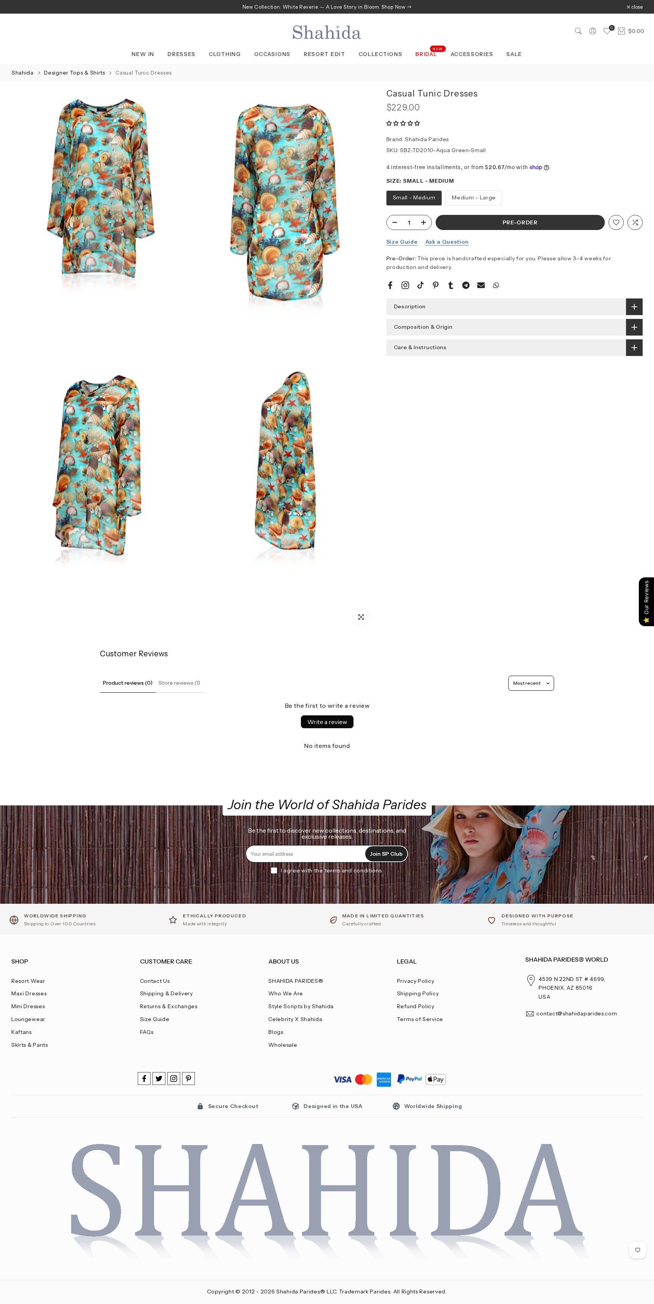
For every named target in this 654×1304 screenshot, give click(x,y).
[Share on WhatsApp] (496, 285)
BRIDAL (429, 54)
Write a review (327, 722)
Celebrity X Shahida (295, 1019)
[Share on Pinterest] (435, 285)
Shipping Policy (418, 993)
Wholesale (282, 1044)
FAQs (147, 1032)
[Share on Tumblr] (451, 285)
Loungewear (28, 1019)
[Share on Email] (481, 285)
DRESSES (182, 54)
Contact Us (155, 981)
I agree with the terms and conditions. (332, 870)
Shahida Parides (427, 139)
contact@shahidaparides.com (576, 1013)
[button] (403, 123)
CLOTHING (225, 54)
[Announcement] (327, 7)
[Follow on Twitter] (159, 1078)
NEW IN (143, 54)
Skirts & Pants (29, 1044)
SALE (514, 54)
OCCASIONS (272, 54)
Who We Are (285, 993)
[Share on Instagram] (405, 285)
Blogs (275, 1032)
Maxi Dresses (29, 993)
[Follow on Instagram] (173, 1078)
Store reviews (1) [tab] (179, 682)
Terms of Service (420, 1019)
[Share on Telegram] (466, 285)
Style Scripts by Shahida (301, 1006)
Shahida (23, 72)
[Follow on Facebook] (144, 1078)
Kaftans (21, 1032)
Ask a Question (447, 241)
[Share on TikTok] (420, 285)
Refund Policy (415, 1006)
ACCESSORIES (472, 54)
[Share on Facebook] (390, 285)
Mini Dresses (28, 1006)
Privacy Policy (415, 981)
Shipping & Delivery (166, 993)
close (21, 7)
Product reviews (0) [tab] (128, 682)
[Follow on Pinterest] (188, 1078)
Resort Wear (28, 981)
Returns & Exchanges (169, 1006)
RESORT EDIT (325, 54)
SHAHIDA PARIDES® (295, 981)
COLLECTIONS (381, 54)
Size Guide (402, 241)
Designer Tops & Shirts (75, 72)
